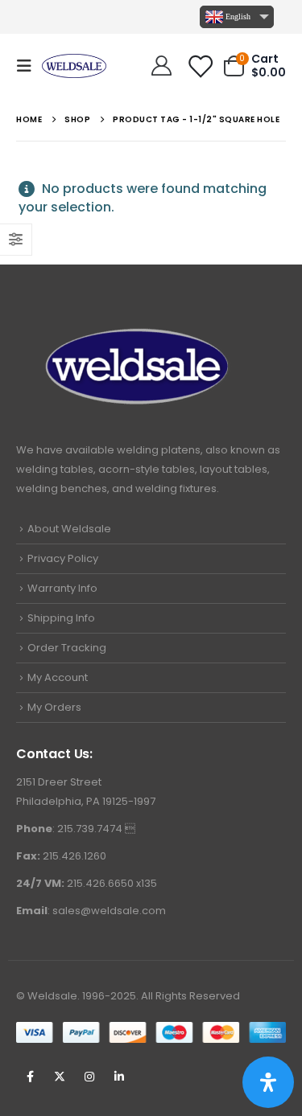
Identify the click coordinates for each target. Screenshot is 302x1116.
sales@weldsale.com (109, 910)
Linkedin (119, 1077)
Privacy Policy (62, 558)
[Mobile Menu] (29, 66)
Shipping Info (61, 618)
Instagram (89, 1077)
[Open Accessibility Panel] (268, 1082)
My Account (57, 677)
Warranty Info (62, 588)
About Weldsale (69, 528)
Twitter (60, 1077)
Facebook (30, 1077)
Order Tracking (66, 647)
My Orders (54, 707)
